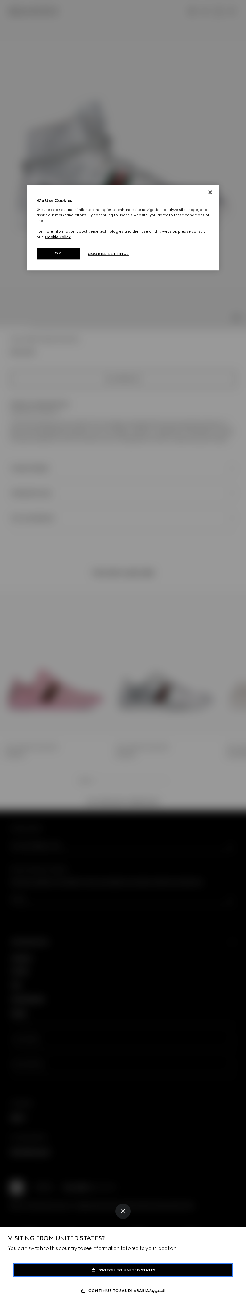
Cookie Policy (58, 237)
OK (58, 253)
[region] (123, 227)
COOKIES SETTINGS (108, 254)
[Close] (123, 1211)
